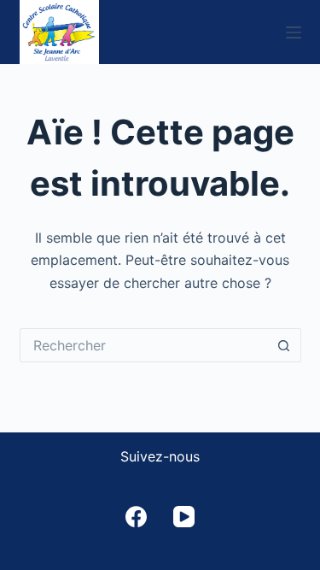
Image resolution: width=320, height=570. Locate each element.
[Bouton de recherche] (284, 345)
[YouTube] (184, 516)
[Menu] (293, 32)
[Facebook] (136, 516)
